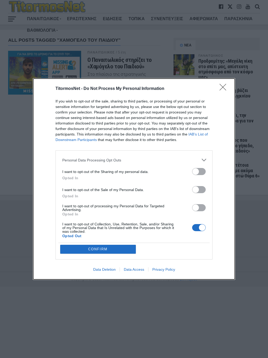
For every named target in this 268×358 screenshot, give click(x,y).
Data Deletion (104, 269)
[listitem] (134, 160)
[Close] (225, 89)
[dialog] (134, 179)
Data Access (134, 269)
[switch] (199, 171)
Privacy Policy (163, 269)
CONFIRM (98, 249)
